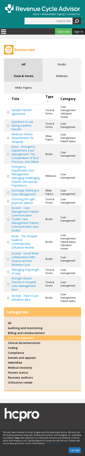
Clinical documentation (24, 343)
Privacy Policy (53, 443)
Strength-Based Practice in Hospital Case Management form (23, 283)
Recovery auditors (20, 377)
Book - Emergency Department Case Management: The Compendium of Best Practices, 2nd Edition (25, 154)
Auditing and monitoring (25, 328)
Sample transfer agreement (21, 112)
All (23, 64)
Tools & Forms (23, 76)
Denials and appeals (22, 358)
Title (15, 99)
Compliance (16, 353)
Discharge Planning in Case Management (25, 192)
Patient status (18, 372)
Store (36, 14)
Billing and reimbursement (26, 333)
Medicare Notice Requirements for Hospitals (22, 138)
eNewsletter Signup (53, 14)
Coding (13, 348)
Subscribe (63, 31)
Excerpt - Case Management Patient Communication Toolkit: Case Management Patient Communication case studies (25, 219)
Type (49, 96)
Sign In (78, 31)
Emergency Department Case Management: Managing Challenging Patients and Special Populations (25, 176)
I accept (75, 450)
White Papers (23, 87)
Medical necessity (20, 367)
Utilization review (20, 382)
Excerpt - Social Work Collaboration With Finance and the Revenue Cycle (25, 259)
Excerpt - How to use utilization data (24, 297)
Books (62, 64)
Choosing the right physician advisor (23, 201)
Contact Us (73, 14)
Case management (21, 338)
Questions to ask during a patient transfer (22, 125)
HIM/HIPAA (15, 363)
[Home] (42, 8)
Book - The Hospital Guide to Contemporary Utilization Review (24, 241)
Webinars (62, 76)
